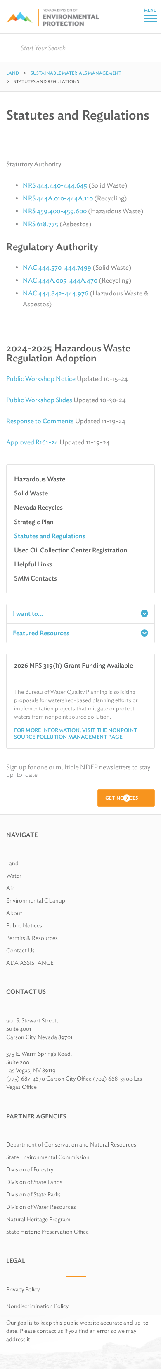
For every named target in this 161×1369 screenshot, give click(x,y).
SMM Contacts (35, 578)
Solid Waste (31, 493)
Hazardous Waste (39, 479)
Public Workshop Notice (41, 379)
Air (10, 888)
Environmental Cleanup (35, 900)
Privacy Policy (23, 1289)
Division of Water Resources (41, 1206)
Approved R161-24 (32, 442)
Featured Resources (41, 633)
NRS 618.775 (40, 224)
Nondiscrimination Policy (37, 1306)
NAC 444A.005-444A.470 (60, 280)
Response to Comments (40, 421)
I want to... (28, 613)
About (14, 913)
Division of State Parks (33, 1194)
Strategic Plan (34, 522)
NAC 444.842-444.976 (55, 293)
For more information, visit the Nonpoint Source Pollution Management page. (75, 733)
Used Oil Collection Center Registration (70, 550)
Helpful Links (33, 564)
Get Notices (121, 798)
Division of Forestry (29, 1169)
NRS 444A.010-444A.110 (58, 198)
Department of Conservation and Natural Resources (71, 1144)
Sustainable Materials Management (76, 73)
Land (12, 73)
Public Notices (24, 925)
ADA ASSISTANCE (30, 962)
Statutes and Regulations (49, 536)
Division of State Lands (34, 1182)
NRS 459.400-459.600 (55, 211)
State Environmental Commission (48, 1157)
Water (13, 875)
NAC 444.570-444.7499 (57, 267)
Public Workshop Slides (39, 400)
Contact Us (20, 950)
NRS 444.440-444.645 (55, 185)
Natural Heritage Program (38, 1219)
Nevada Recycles (38, 507)
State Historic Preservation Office (47, 1231)
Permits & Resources (32, 938)
